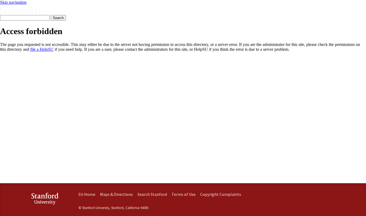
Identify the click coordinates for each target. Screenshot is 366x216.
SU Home (87, 194)
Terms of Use (183, 194)
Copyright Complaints (220, 194)
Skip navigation (13, 2)
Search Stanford (152, 194)
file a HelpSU (42, 49)
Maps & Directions (116, 194)
